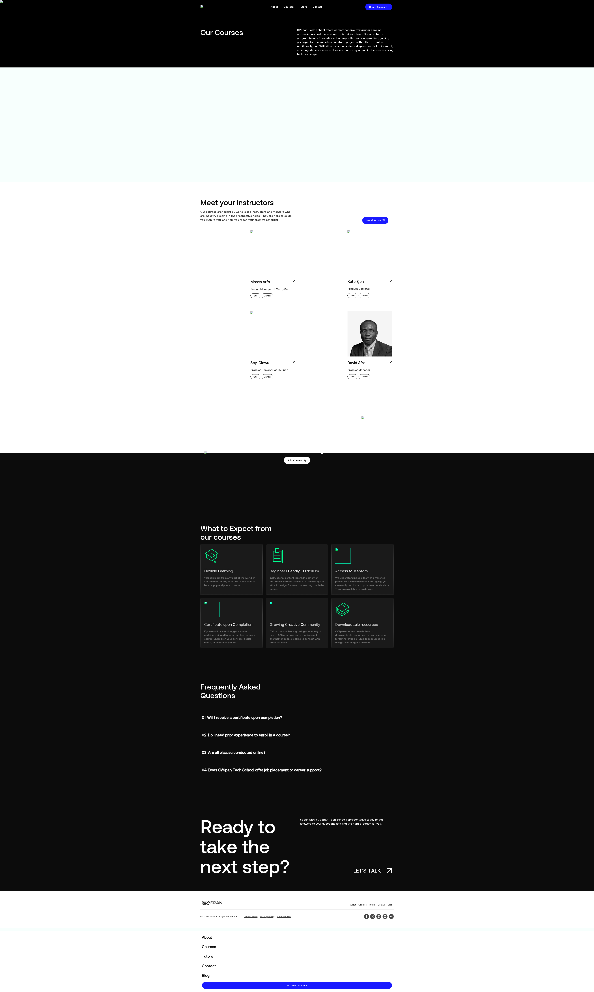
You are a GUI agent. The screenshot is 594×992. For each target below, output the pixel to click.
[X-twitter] (372, 916)
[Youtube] (391, 916)
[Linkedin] (385, 916)
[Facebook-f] (366, 916)
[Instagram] (378, 916)
